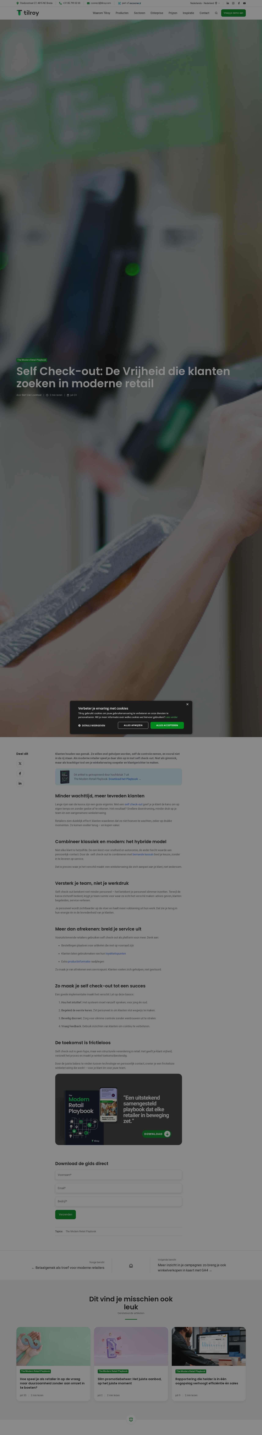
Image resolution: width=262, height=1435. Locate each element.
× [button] (187, 704)
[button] (91, 725)
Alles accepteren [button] (167, 725)
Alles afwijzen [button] (133, 725)
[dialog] (131, 717)
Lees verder (171, 717)
